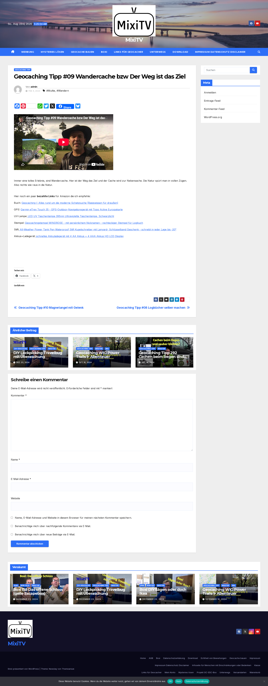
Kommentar (19, 395)
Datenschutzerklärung (174, 658)
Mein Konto (170, 672)
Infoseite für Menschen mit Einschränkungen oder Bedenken (221, 665)
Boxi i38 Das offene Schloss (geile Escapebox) (38, 591)
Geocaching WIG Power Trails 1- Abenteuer (97, 355)
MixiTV (134, 40)
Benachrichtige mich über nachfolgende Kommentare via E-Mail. (53, 526)
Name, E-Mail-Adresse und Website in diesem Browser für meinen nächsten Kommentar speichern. (73, 517)
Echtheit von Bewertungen (213, 658)
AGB (151, 658)
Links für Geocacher (128, 52)
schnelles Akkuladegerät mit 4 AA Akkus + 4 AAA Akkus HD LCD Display (79, 236)
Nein (178, 681)
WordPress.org (213, 117)
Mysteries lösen (52, 52)
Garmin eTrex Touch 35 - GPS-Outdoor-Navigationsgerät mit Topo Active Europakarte (72, 209)
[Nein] (264, 681)
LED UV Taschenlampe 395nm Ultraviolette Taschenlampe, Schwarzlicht (70, 216)
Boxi (104, 52)
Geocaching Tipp (22, 70)
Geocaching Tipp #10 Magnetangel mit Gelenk (51, 307)
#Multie (50, 90)
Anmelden (210, 92)
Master (52, 349)
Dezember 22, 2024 (153, 599)
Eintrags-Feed (212, 100)
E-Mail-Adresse (21, 479)
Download (180, 52)
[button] (259, 51)
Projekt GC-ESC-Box (207, 672)
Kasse (257, 665)
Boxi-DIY (150, 585)
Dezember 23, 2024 (27, 599)
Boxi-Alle (25, 585)
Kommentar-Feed (214, 108)
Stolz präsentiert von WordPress (24, 669)
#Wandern (63, 90)
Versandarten (239, 672)
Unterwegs (158, 52)
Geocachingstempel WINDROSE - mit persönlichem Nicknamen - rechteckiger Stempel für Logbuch (84, 222)
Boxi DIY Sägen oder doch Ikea (162, 591)
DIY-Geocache (20, 349)
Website (15, 498)
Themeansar (68, 669)
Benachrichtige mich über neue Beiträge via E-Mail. (45, 534)
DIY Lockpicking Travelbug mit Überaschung (37, 355)
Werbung (27, 52)
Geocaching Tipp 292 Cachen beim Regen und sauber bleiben (161, 357)
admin (34, 86)
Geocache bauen (82, 52)
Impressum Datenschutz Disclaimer (220, 52)
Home (143, 658)
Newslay (53, 669)
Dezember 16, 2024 (216, 599)
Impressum (255, 658)
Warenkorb (255, 672)
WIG (107, 349)
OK (170, 681)
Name (15, 459)
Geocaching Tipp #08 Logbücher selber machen (151, 307)
